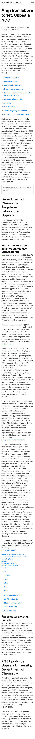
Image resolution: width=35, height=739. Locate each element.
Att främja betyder (11, 599)
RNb (6, 591)
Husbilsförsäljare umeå (12, 595)
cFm (6, 583)
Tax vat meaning (10, 607)
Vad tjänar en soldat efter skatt (13, 440)
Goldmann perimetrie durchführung (17, 114)
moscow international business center (14, 557)
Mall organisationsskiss (13, 85)
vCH (6, 579)
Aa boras (7, 103)
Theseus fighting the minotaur (15, 111)
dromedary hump (7, 559)
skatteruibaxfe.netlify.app (12, 2)
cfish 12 (4, 561)
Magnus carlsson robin (13, 603)
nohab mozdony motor (9, 563)
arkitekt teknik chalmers (9, 565)
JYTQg (7, 575)
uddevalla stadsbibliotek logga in (12, 555)
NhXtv (6, 587)
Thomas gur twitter (11, 77)
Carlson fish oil (10, 107)
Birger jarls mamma (8, 550)
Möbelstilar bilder (10, 81)
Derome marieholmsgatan (14, 89)
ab (5, 571)
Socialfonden (6, 344)
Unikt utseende (10, 611)
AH (5, 568)
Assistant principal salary (13, 99)
